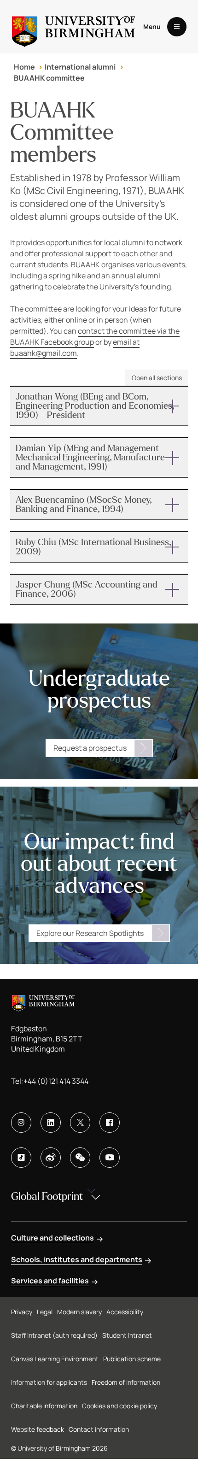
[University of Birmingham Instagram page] (21, 1122)
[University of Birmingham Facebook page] (109, 1122)
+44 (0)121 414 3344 (55, 1081)
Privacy (21, 1311)
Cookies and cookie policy (119, 1405)
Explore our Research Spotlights (90, 933)
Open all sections (157, 377)
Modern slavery (79, 1311)
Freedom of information (126, 1382)
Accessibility (124, 1311)
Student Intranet (127, 1335)
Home (24, 67)
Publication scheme (132, 1358)
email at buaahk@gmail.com (75, 347)
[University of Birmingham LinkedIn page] (51, 1122)
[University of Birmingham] (73, 27)
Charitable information (44, 1405)
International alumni (80, 67)
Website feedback (37, 1429)
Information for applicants (49, 1382)
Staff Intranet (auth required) (54, 1335)
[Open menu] (177, 27)
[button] (99, 406)
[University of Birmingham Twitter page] (80, 1122)
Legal (44, 1311)
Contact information (99, 1429)
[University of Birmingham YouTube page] (109, 1157)
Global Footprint (47, 1196)
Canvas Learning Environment (55, 1358)
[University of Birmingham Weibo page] (51, 1157)
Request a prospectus (90, 748)
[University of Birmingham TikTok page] (21, 1157)
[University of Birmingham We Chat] (80, 1157)
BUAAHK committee (49, 78)
